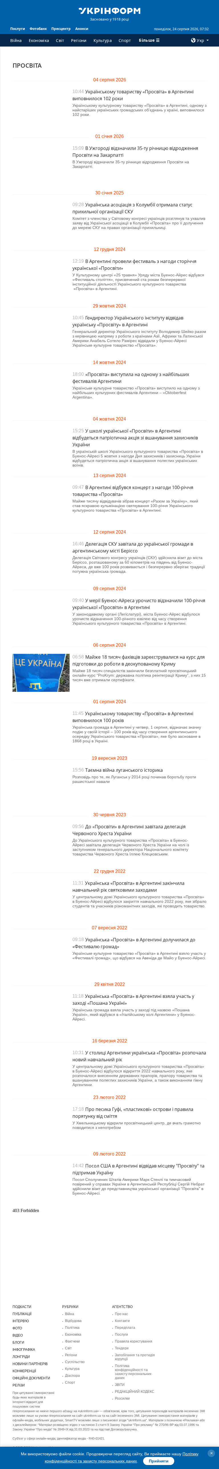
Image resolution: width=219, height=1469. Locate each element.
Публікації (22, 1314)
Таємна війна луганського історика (124, 770)
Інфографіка (24, 1350)
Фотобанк (38, 28)
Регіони (78, 40)
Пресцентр (61, 28)
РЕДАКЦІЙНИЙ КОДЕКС (134, 1392)
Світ (60, 40)
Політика (72, 1328)
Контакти (122, 1321)
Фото (17, 1328)
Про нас (121, 1314)
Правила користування (133, 1341)
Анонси (81, 28)
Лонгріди (21, 1357)
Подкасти (22, 1307)
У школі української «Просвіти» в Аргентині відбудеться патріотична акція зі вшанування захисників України (135, 438)
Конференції (24, 1371)
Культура (103, 40)
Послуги (17, 28)
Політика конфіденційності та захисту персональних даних (133, 1372)
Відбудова (73, 1321)
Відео (18, 1335)
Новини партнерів (30, 1364)
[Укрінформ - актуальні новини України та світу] (109, 10)
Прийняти (159, 1461)
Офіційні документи (31, 1378)
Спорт (125, 40)
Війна (16, 40)
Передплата (125, 1328)
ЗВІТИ (120, 1385)
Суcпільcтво (75, 1362)
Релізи (19, 1385)
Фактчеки (72, 1341)
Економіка (39, 40)
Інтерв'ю (21, 1321)
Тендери (122, 1348)
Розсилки (122, 1398)
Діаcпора (72, 1376)
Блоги (18, 1343)
